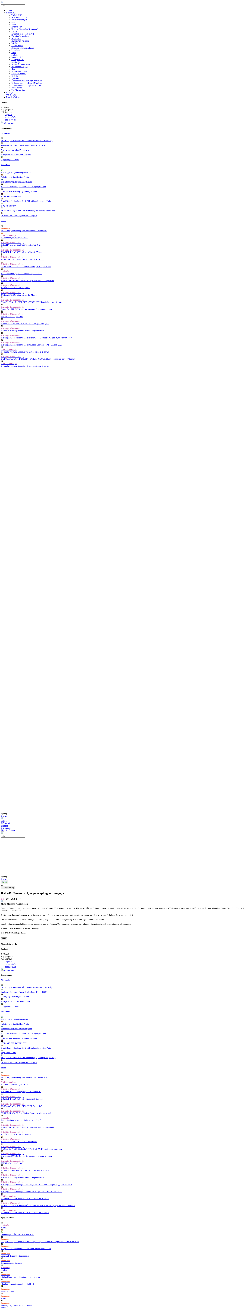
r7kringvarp (9, 123)
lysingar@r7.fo (11, 117)
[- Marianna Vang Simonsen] (2, 901)
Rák (2, 899)
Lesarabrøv (5, 165)
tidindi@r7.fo (10, 120)
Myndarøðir (5, 133)
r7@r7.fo (8, 114)
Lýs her (4, 816)
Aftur (4, 939)
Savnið (3, 221)
